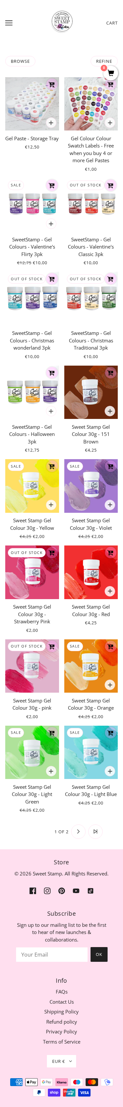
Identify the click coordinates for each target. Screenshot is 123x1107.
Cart (112, 23)
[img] (33, 890)
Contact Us (62, 1001)
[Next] (78, 831)
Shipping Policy (61, 1011)
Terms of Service (61, 1041)
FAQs (62, 991)
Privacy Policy (61, 1031)
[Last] (95, 831)
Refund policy (61, 1021)
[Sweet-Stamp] (61, 22)
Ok (99, 954)
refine (104, 61)
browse (20, 61)
